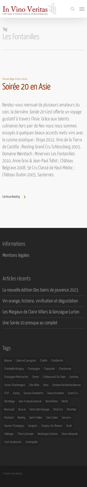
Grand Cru (73, 393)
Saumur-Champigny (14, 425)
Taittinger (9, 434)
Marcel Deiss (51, 401)
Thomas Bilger (8, 79)
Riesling (21, 417)
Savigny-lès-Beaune (51, 425)
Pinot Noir (71, 409)
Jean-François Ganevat (30, 401)
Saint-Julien (52, 417)
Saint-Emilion (35, 417)
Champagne (34, 368)
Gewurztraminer (55, 393)
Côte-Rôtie (34, 385)
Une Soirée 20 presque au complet (30, 323)
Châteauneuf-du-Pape (54, 377)
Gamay (16, 393)
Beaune (8, 360)
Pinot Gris (58, 409)
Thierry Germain (26, 434)
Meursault (9, 409)
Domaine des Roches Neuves (66, 385)
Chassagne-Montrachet (16, 377)
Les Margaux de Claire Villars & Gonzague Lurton (41, 312)
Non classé (22, 79)
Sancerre (66, 417)
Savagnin (32, 425)
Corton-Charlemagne (14, 385)
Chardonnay (65, 368)
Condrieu (73, 377)
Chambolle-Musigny (14, 368)
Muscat (22, 409)
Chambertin (57, 360)
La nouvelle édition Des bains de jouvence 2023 (40, 290)
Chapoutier (49, 368)
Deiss (45, 385)
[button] (81, 9)
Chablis (43, 360)
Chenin (35, 377)
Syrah (69, 425)
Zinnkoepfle (31, 442)
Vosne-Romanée (70, 434)
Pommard (9, 417)
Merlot (65, 401)
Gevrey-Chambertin (33, 393)
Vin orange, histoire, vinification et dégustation (40, 301)
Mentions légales (16, 255)
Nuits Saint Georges (39, 409)
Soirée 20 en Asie (26, 87)
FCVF (6, 393)
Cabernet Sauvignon (26, 360)
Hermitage (9, 401)
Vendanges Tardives (48, 434)
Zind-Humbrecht (12, 442)
